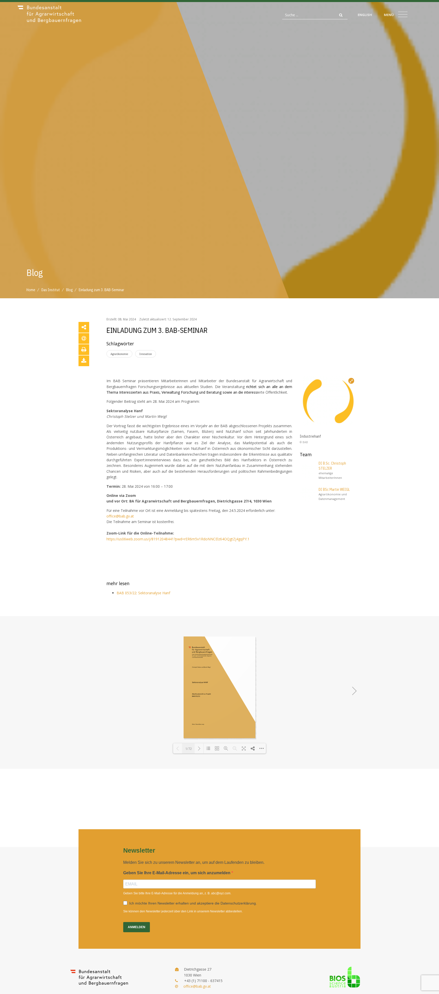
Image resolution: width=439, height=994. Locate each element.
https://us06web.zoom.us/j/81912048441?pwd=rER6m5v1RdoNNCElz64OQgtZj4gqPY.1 (177, 539)
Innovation (145, 354)
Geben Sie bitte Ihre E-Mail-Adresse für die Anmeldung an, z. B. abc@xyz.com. (177, 893)
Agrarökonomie (119, 354)
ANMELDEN (136, 927)
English (365, 14)
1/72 (188, 748)
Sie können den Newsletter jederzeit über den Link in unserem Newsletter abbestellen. (183, 911)
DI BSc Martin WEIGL (334, 489)
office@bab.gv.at (120, 516)
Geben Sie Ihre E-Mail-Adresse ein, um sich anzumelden (177, 873)
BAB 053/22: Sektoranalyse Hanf (143, 592)
